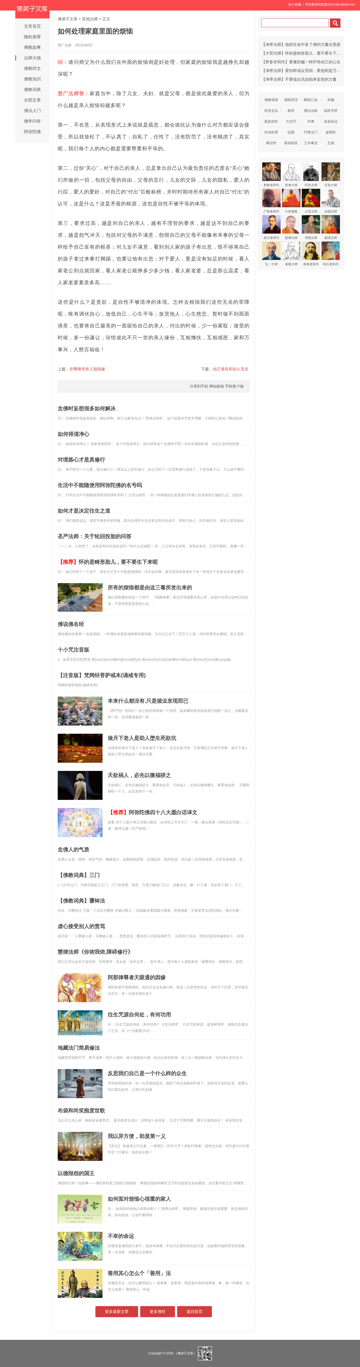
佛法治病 (311, 110)
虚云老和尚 (271, 238)
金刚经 (330, 132)
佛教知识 (32, 79)
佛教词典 (32, 89)
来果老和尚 (311, 264)
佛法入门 (32, 110)
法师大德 (32, 58)
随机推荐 (32, 37)
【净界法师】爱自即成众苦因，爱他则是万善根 (302, 70)
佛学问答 (32, 121)
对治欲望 (271, 132)
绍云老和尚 (331, 264)
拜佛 (310, 121)
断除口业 (311, 100)
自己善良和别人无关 (231, 369)
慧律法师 (291, 238)
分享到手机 (199, 386)
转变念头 (271, 110)
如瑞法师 (330, 211)
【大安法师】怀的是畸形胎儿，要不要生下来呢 (302, 53)
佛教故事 (32, 47)
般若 (291, 110)
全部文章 (32, 100)
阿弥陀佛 (32, 131)
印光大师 (311, 185)
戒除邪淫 (291, 100)
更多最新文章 (117, 1311)
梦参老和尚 (271, 185)
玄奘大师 (330, 185)
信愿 (291, 132)
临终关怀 (331, 110)
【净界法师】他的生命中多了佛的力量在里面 (300, 44)
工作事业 (311, 143)
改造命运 (331, 121)
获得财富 (291, 143)
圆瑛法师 (330, 238)
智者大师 (291, 185)
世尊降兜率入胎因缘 (87, 369)
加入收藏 (294, 4)
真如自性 (271, 121)
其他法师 (90, 19)
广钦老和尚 (271, 211)
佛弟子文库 (67, 19)
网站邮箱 (216, 386)
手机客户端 (234, 386)
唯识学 (271, 143)
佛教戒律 (271, 100)
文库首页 (32, 26)
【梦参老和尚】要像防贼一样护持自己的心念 (300, 62)
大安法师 (311, 211)
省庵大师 (291, 264)
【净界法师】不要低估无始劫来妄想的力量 (299, 79)
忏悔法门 (311, 132)
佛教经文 (32, 68)
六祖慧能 (291, 211)
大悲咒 (291, 121)
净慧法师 (311, 238)
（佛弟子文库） (185, 1353)
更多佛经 (158, 1311)
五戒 (330, 143)
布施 (330, 100)
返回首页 (194, 1311)
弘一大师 (271, 264)
